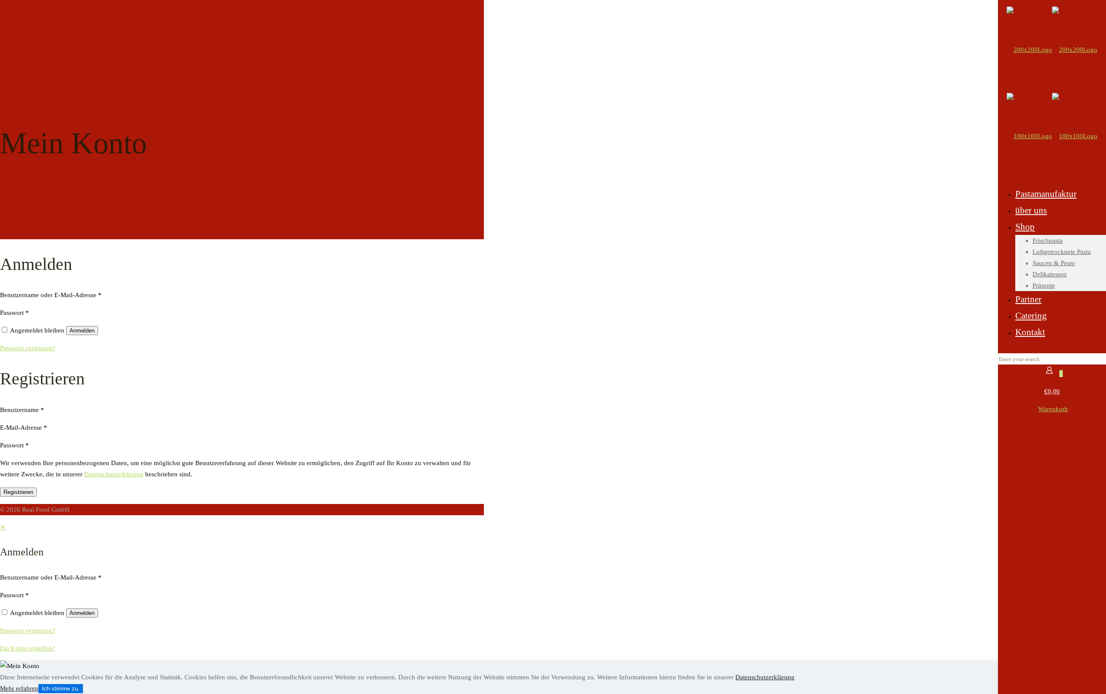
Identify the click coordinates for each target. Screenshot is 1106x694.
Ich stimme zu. (60, 688)
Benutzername (22, 409)
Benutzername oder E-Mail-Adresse (51, 295)
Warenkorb (1053, 409)
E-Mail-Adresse (23, 427)
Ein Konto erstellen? (27, 648)
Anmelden (82, 330)
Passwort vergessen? (27, 348)
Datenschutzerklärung (113, 474)
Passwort (14, 312)
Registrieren (18, 492)
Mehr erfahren (19, 688)
